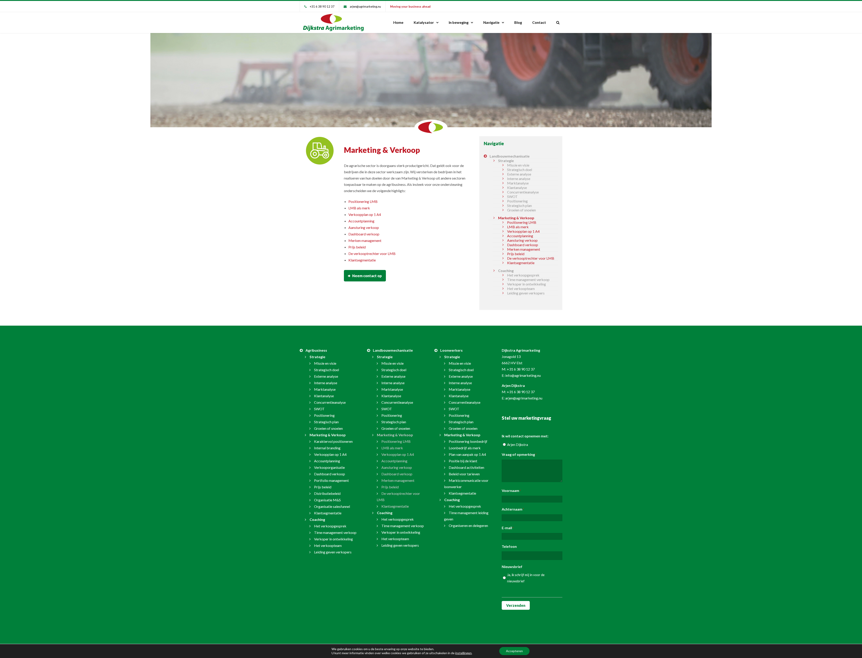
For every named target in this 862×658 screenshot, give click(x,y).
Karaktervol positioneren (333, 441)
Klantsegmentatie (362, 260)
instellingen (463, 653)
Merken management (364, 240)
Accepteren (514, 651)
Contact (539, 22)
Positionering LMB (363, 201)
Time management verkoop (528, 279)
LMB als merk (359, 208)
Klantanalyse (517, 187)
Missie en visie (518, 165)
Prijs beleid (357, 247)
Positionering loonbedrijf (468, 441)
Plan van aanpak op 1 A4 (467, 454)
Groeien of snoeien (521, 210)
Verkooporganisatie (329, 467)
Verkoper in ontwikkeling (526, 284)
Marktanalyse (518, 183)
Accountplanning (361, 221)
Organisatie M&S (327, 500)
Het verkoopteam (521, 288)
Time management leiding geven (466, 516)
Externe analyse (519, 174)
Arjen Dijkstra (517, 445)
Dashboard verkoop (363, 234)
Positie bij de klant (463, 461)
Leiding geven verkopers (526, 293)
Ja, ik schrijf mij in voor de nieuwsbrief (526, 578)
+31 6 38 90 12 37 (322, 6)
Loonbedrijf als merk (465, 448)
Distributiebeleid (327, 493)
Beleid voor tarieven (464, 474)
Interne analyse (518, 178)
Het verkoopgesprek (523, 275)
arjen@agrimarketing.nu (365, 6)
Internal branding (327, 448)
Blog (518, 22)
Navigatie (491, 22)
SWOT (512, 196)
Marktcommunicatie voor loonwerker (466, 483)
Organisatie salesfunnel (332, 506)
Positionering (517, 201)
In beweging (458, 22)
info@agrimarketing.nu (523, 375)
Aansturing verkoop (363, 227)
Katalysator (424, 22)
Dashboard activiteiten (466, 467)
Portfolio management (331, 480)
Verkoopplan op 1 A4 (364, 214)
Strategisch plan (519, 205)
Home (398, 22)
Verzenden (515, 605)
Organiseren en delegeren (468, 525)
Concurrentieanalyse (523, 192)
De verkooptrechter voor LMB (372, 253)
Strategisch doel (519, 169)
